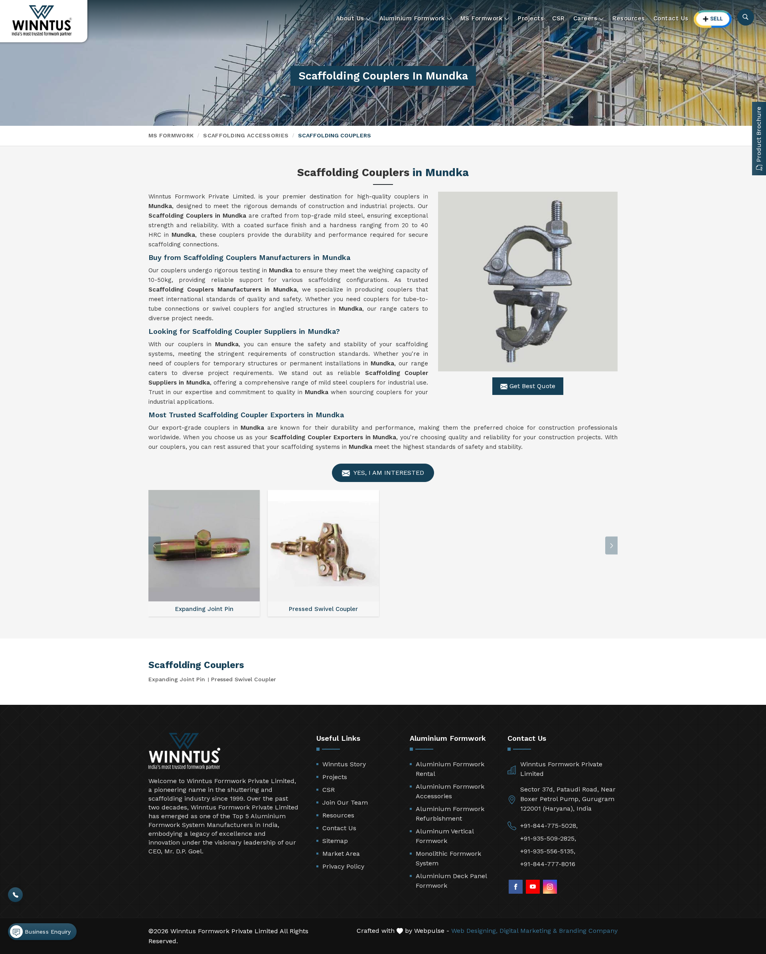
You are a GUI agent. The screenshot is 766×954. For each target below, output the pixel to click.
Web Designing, (474, 930)
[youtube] (533, 887)
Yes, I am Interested (388, 472)
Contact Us (671, 18)
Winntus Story (344, 764)
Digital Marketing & (528, 930)
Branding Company (588, 930)
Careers (585, 18)
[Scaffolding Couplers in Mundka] (528, 281)
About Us (350, 18)
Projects (531, 18)
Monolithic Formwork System (448, 858)
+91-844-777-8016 (547, 864)
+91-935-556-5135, (547, 851)
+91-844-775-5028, (549, 825)
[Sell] (713, 19)
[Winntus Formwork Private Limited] (42, 20)
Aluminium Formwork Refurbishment (450, 813)
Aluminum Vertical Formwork (445, 836)
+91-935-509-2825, (548, 838)
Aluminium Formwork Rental (450, 768)
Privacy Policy (343, 866)
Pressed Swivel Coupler (243, 679)
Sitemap (335, 841)
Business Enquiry (47, 931)
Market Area (341, 853)
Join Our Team (345, 802)
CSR (558, 18)
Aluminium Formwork (412, 18)
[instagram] (550, 887)
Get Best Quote (531, 386)
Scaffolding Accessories (245, 135)
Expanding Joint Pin (176, 679)
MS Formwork (481, 18)
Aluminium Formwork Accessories (450, 791)
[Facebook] (516, 887)
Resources (628, 18)
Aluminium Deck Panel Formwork (451, 880)
